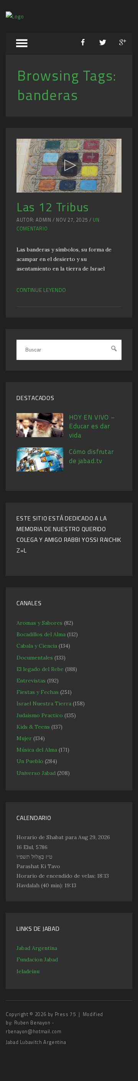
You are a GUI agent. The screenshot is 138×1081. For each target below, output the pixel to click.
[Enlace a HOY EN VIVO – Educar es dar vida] (39, 435)
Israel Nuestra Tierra (43, 703)
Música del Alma (36, 749)
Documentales (34, 657)
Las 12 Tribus (52, 207)
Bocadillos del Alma (41, 634)
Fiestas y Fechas (37, 692)
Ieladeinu (27, 971)
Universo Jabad (36, 773)
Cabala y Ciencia (36, 645)
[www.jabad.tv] (15, 16)
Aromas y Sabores (39, 622)
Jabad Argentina (36, 948)
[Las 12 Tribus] (69, 166)
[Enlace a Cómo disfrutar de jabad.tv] (39, 469)
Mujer (24, 738)
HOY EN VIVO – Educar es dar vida (92, 426)
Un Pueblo (29, 761)
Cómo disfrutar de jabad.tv (91, 456)
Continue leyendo (41, 290)
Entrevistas (31, 680)
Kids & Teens (33, 726)
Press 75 (66, 1014)
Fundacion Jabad (37, 959)
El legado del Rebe (40, 669)
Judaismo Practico (39, 715)
